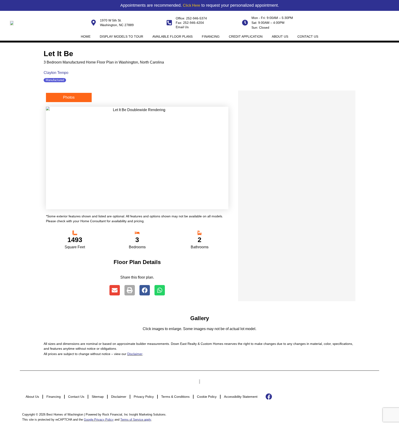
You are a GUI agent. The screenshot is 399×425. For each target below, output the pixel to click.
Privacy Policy (144, 396)
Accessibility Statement (240, 396)
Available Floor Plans (172, 36)
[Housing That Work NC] (199, 381)
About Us (280, 36)
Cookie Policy (207, 396)
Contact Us (307, 36)
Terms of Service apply (135, 419)
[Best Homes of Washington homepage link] (12, 23)
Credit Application (246, 36)
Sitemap (98, 396)
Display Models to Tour (121, 36)
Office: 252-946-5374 (191, 18)
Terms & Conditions (175, 396)
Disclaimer (134, 354)
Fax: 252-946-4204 (190, 22)
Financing (211, 36)
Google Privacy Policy (99, 419)
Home (86, 36)
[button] (114, 290)
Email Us (182, 27)
